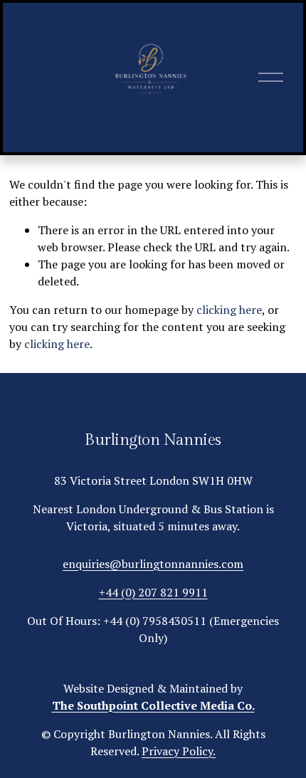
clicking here (229, 309)
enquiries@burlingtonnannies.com (153, 564)
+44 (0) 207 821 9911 (153, 592)
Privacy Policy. (179, 751)
